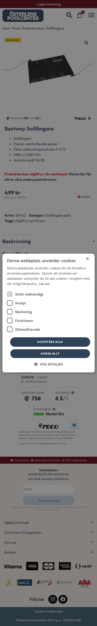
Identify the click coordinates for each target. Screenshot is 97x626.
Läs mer (44, 284)
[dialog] (48, 313)
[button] (48, 364)
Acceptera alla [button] (50, 342)
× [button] (87, 259)
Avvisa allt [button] (50, 353)
